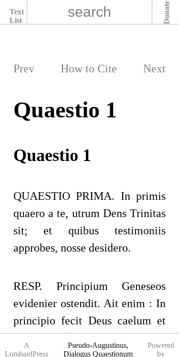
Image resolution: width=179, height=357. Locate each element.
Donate (167, 12)
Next (154, 68)
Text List (17, 16)
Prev (23, 68)
